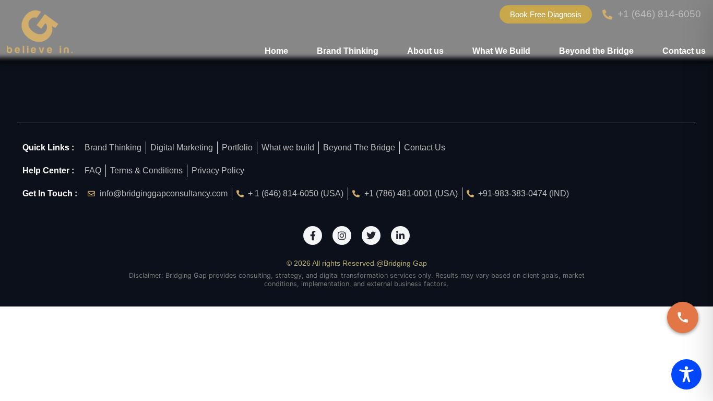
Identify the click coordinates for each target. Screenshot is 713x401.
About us (425, 50)
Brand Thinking (347, 50)
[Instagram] (341, 235)
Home (276, 50)
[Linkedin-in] (400, 235)
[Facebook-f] (312, 235)
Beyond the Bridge (596, 50)
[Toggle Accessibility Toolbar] (686, 374)
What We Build (501, 50)
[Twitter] (371, 235)
